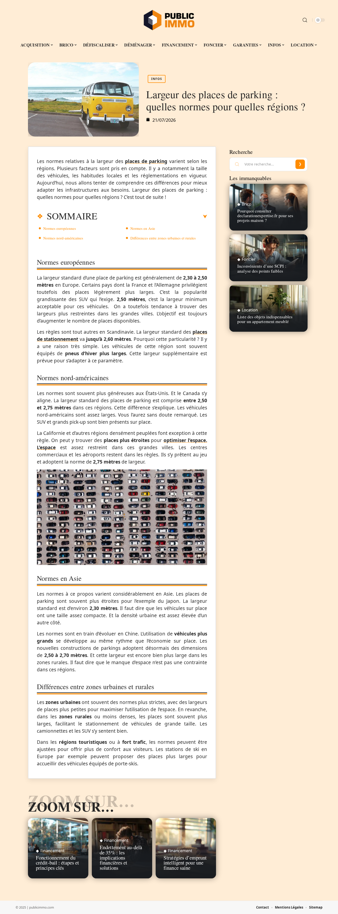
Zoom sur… (71, 806)
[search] (305, 20)
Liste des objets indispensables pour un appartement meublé (264, 319)
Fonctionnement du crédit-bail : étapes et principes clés (57, 862)
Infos (156, 79)
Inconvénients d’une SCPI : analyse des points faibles (261, 268)
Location (250, 310)
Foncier (249, 259)
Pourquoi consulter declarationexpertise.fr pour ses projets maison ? (265, 215)
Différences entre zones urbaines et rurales (163, 237)
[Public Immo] (169, 20)
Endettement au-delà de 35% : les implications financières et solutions (121, 857)
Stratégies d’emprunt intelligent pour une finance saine (185, 862)
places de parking (146, 161)
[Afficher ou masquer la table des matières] (152, 217)
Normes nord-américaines (63, 237)
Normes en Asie (142, 228)
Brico (246, 204)
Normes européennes (59, 228)
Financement (52, 851)
